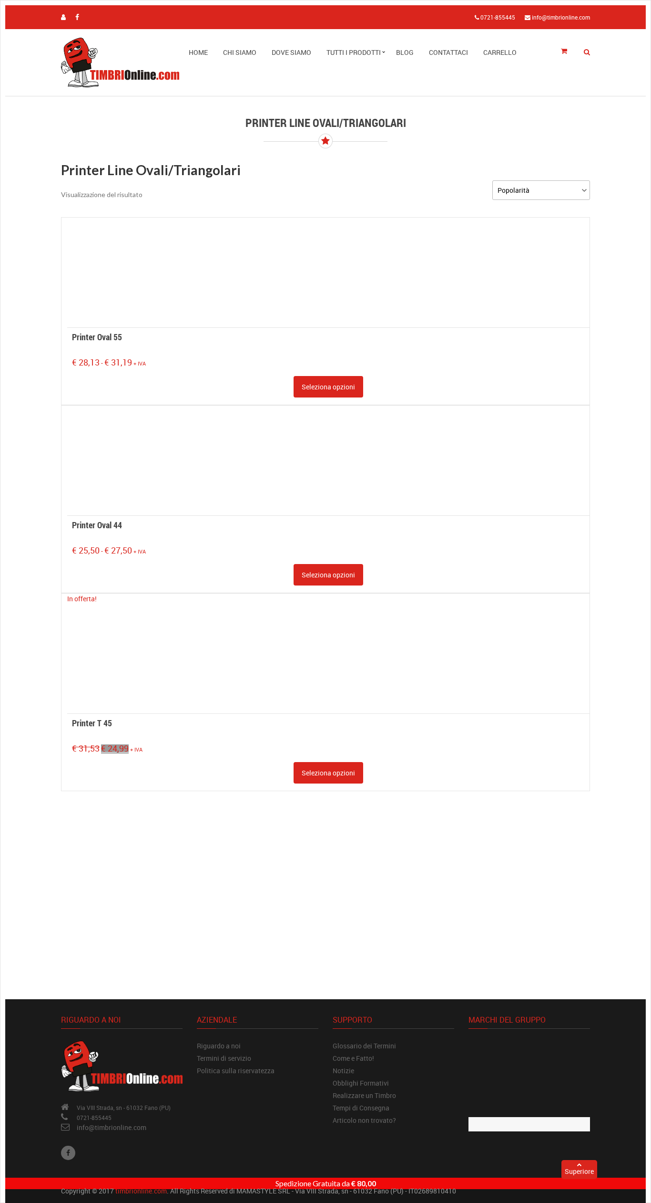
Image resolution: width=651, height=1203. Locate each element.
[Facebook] (68, 1153)
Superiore (579, 1171)
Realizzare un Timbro (364, 1095)
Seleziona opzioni (328, 386)
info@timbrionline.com (111, 1127)
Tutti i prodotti (353, 52)
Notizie (343, 1070)
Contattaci (448, 52)
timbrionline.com (141, 1190)
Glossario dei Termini (364, 1045)
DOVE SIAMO (291, 52)
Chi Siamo (239, 52)
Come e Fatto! (353, 1058)
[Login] (63, 16)
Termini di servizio (224, 1058)
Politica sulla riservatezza (236, 1070)
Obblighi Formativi (361, 1083)
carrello (500, 52)
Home (198, 52)
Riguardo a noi (219, 1045)
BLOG (405, 52)
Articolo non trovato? (364, 1120)
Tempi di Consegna (361, 1107)
